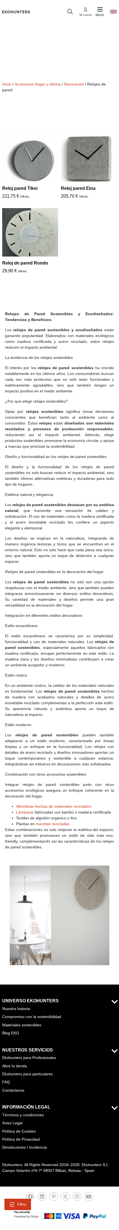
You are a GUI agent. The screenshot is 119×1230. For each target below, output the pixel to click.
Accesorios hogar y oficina (38, 84)
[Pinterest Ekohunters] (54, 1198)
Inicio (6, 84)
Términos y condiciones (23, 1115)
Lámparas (25, 812)
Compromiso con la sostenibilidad (31, 1016)
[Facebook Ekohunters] (30, 1198)
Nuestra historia (16, 1008)
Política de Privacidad (21, 1139)
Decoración (74, 84)
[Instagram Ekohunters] (77, 1198)
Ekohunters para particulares (27, 1074)
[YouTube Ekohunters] (89, 1198)
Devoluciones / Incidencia (24, 1147)
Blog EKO (10, 1033)
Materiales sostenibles (21, 1025)
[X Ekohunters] (65, 1198)
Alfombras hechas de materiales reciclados (53, 806)
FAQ (6, 1082)
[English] (113, 12)
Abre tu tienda (14, 1066)
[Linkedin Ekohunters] (42, 1198)
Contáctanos (13, 1090)
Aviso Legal (12, 1123)
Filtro (21, 1204)
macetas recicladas (52, 824)
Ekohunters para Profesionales (29, 1057)
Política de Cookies (19, 1131)
